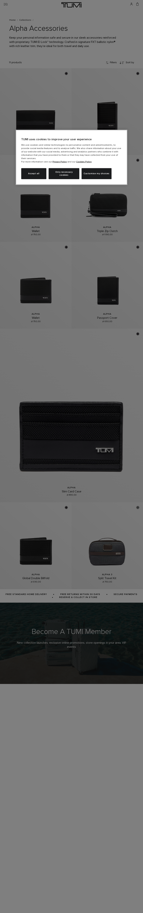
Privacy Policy (60, 162)
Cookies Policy (84, 162)
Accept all (33, 174)
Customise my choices (96, 174)
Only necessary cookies (64, 173)
